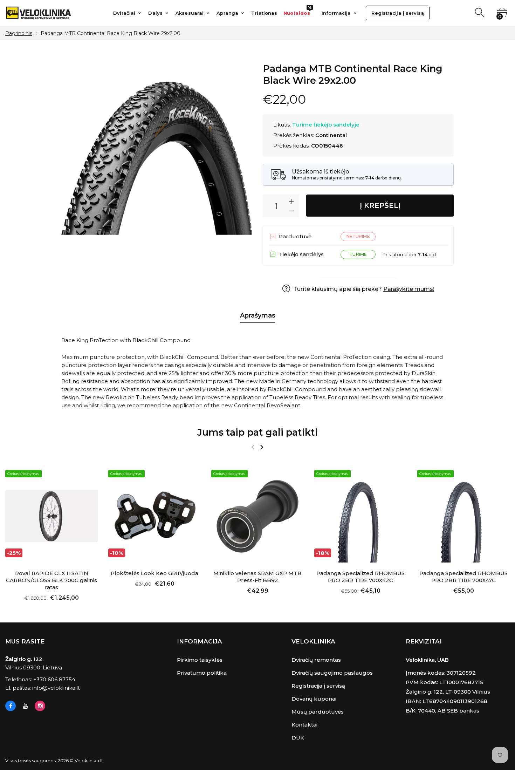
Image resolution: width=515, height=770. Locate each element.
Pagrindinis (18, 33)
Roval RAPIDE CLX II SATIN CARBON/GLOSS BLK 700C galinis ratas (51, 580)
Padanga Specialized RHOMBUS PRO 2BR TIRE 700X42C (360, 577)
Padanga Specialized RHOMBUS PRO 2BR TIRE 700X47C (463, 577)
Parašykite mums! (408, 289)
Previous (253, 447)
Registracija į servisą (318, 685)
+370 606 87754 (54, 679)
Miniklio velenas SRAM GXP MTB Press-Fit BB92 (257, 577)
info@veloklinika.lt (56, 687)
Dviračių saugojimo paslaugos (332, 672)
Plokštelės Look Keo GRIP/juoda (154, 573)
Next (261, 447)
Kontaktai (304, 724)
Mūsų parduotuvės (317, 711)
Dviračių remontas (316, 659)
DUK (297, 737)
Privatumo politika (202, 672)
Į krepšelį (380, 205)
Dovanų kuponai (313, 698)
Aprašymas (257, 315)
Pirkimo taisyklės (199, 659)
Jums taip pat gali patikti (257, 432)
